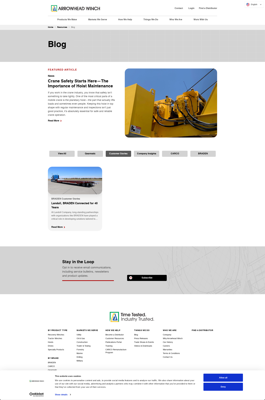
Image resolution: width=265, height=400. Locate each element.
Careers (166, 346)
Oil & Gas (81, 339)
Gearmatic (90, 154)
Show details (61, 394)
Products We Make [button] (67, 20)
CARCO (175, 154)
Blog (136, 335)
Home (50, 27)
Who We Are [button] (175, 20)
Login (191, 8)
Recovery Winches (56, 335)
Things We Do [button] (150, 20)
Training (108, 346)
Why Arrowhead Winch (173, 339)
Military (80, 361)
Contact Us (168, 357)
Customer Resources (114, 339)
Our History (168, 342)
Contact (179, 8)
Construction (82, 342)
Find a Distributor (208, 8)
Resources (62, 27)
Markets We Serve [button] (97, 20)
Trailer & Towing (84, 346)
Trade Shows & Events (144, 342)
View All (62, 154)
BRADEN (203, 154)
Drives (50, 346)
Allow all (223, 377)
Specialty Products (56, 350)
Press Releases (141, 339)
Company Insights (146, 154)
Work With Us (201, 20)
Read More (53, 121)
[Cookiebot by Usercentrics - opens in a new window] (37, 395)
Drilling (80, 357)
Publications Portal (113, 342)
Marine (80, 353)
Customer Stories (118, 154)
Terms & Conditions (171, 353)
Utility (79, 335)
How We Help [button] (125, 20)
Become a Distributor (114, 335)
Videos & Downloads (143, 346)
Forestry (80, 350)
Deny (223, 386)
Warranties (167, 350)
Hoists (50, 342)
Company (167, 335)
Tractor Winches (55, 339)
